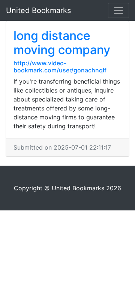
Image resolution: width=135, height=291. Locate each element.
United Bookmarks (38, 10)
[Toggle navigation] (118, 10)
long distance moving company (62, 42)
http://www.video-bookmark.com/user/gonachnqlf (60, 66)
